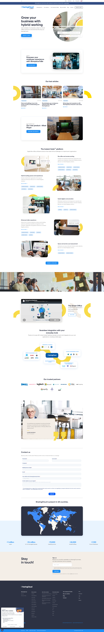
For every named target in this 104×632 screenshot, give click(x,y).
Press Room (80, 593)
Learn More (66, 3)
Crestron (53, 602)
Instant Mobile (76, 167)
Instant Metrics (61, 169)
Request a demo (79, 7)
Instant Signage (73, 209)
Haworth (53, 595)
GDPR (27, 630)
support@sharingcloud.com (78, 622)
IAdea (53, 611)
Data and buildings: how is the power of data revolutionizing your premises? (30, 104)
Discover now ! (31, 65)
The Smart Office (23, 595)
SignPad (60, 209)
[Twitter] (21, 1)
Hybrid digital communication (46, 598)
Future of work (24, 100)
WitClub (80, 600)
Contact (71, 7)
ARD (53, 613)
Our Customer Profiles (55, 7)
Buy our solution (63, 7)
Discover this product (33, 131)
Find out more (60, 164)
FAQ (79, 598)
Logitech (53, 597)
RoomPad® (69, 169)
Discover (72, 314)
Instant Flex (69, 167)
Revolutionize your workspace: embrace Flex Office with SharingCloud (50, 104)
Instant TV (66, 209)
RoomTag (33, 613)
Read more (23, 108)
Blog (68, 7)
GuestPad (38, 232)
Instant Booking (61, 167)
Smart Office (66, 100)
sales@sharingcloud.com (67, 622)
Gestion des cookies (32, 630)
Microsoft (53, 599)
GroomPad (75, 169)
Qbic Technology (55, 604)
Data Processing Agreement (41, 630)
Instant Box (33, 597)
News (79, 591)
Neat (53, 615)
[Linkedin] (24, 622)
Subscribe (56, 571)
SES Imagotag (54, 606)
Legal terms (23, 630)
